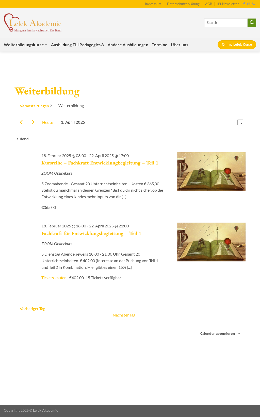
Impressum (153, 4)
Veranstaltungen (34, 105)
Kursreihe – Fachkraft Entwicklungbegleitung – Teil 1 (99, 162)
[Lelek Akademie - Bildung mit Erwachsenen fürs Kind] (32, 22)
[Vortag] (21, 122)
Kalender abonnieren (217, 333)
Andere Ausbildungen (128, 44)
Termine (159, 44)
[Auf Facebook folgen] (244, 4)
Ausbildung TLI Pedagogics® (77, 44)
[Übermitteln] (252, 23)
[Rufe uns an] (253, 4)
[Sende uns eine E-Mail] (248, 4)
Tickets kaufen (54, 277)
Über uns (179, 44)
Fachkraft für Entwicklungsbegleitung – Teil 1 (91, 233)
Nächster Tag (124, 314)
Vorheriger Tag (32, 308)
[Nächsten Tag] (33, 122)
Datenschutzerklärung (183, 4)
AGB (208, 4)
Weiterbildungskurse (24, 44)
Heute (47, 122)
